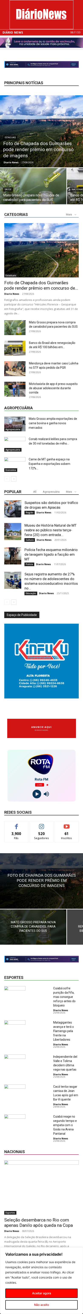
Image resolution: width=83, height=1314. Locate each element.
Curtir (16, 824)
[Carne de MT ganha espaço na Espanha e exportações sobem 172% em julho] (15, 464)
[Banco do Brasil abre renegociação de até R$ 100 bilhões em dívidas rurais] (15, 348)
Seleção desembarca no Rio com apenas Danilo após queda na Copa (38, 1222)
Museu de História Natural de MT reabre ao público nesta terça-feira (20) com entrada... (50, 530)
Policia (29, 564)
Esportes (10, 1212)
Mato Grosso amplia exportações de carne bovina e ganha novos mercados (53, 423)
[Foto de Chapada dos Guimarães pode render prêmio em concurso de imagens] (41, 131)
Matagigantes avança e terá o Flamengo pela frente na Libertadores (63, 1031)
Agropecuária (13, 429)
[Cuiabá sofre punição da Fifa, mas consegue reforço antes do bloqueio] (15, 993)
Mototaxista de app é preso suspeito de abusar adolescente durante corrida (53, 388)
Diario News (11, 162)
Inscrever (66, 824)
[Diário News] (41, 14)
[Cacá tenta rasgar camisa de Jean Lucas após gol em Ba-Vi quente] (15, 1091)
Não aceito (41, 1305)
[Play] (36, 794)
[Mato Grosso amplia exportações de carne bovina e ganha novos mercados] (15, 424)
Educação (31, 593)
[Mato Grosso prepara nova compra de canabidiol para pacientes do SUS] (33, 193)
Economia (11, 469)
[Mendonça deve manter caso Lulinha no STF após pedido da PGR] (15, 368)
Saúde (8, 189)
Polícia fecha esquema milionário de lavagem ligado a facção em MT (51, 554)
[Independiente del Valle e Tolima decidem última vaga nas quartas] (15, 1062)
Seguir (41, 824)
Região (29, 512)
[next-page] (13, 479)
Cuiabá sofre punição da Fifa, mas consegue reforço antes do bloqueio (64, 997)
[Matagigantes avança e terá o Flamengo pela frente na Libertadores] (15, 1027)
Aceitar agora (41, 1293)
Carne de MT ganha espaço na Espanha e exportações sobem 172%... (49, 464)
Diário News (13, 32)
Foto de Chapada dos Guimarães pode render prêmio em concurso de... (41, 285)
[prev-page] (7, 479)
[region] (41, 1280)
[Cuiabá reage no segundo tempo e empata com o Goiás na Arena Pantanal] (15, 1121)
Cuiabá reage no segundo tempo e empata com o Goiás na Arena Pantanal (65, 1125)
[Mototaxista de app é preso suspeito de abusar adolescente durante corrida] (15, 389)
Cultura (30, 539)
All (34, 491)
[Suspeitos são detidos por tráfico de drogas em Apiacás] (12, 508)
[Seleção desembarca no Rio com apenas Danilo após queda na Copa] (41, 1187)
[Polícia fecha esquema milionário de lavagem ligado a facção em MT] (12, 555)
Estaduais (10, 137)
